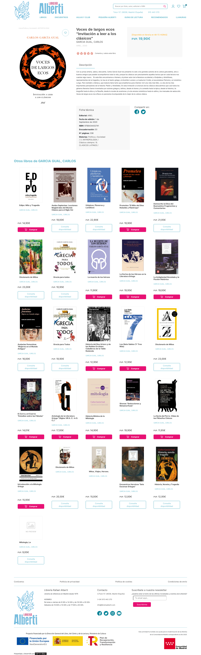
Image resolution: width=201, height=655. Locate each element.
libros (43, 17)
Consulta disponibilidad (65, 228)
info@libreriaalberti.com (106, 605)
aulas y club (83, 17)
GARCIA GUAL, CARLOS (28, 210)
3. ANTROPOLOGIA (42, 28)
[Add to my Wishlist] (65, 32)
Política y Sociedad (29, 28)
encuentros (61, 17)
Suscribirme (142, 604)
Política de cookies (123, 581)
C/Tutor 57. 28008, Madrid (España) (111, 594)
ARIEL (90, 115)
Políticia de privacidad (69, 581)
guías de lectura (134, 17)
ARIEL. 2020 (81, 45)
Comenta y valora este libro (105, 53)
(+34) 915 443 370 (104, 599)
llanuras (181, 17)
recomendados (159, 17)
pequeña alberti (107, 17)
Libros (21, 28)
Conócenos (19, 581)
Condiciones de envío (177, 581)
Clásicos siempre (86, 142)
